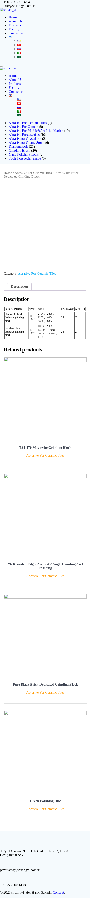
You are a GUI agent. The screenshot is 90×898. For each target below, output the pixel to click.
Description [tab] (19, 286)
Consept (58, 892)
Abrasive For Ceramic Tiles (33, 173)
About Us (15, 21)
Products (15, 25)
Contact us (16, 33)
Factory (14, 29)
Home (13, 17)
